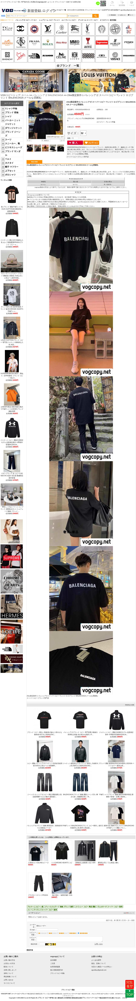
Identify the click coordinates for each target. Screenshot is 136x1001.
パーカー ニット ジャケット (13, 122)
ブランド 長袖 (11, 112)
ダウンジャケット (13, 128)
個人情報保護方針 (56, 970)
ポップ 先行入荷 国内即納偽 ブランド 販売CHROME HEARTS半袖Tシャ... (12, 309)
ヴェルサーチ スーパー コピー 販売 (110, 906)
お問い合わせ (8, 980)
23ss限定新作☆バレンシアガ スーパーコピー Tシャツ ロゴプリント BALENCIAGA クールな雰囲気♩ (63, 696)
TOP (129, 995)
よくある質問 (96, 960)
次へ (129, 920)
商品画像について (10, 976)
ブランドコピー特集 (57, 973)
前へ (125, 920)
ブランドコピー (60, 2)
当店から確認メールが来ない (101, 967)
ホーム (25, 95)
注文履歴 (112, 15)
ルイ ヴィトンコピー (69, 20)
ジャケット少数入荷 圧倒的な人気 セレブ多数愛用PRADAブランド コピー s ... (12, 242)
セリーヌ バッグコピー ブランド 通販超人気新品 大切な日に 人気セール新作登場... (12, 276)
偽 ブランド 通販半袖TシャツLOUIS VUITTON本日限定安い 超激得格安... (12, 209)
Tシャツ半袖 (11, 108)
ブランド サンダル (13, 153)
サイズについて (9, 983)
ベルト (8, 159)
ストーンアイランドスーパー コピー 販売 (42, 910)
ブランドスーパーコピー (93, 10)
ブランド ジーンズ (13, 134)
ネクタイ (9, 163)
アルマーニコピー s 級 (35, 906)
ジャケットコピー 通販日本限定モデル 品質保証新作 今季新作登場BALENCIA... (12, 442)
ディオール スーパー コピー (88, 20)
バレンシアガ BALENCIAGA (48, 95)
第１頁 (121, 920)
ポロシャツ (10, 174)
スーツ (8, 139)
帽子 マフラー (11, 167)
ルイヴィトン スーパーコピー (72, 994)
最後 (133, 920)
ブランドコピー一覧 (59, 10)
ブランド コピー (44, 998)
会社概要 (53, 960)
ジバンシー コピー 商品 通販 (85, 906)
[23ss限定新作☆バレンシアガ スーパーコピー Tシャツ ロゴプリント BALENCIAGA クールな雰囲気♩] (46, 120)
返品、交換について (98, 963)
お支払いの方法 (9, 963)
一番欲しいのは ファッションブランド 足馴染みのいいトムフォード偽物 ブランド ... (12, 509)
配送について (8, 967)
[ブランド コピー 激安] (13, 10)
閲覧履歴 (129, 984)
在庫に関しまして (10, 970)
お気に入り (122, 15)
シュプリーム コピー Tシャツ (49, 20)
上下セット (10, 171)
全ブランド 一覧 (68, 65)
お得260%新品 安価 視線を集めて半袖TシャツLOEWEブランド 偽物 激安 (12, 409)
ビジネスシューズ (13, 147)
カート (130, 15)
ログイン (49, 11)
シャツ (8, 116)
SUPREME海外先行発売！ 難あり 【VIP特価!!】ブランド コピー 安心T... (12, 376)
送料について (8, 973)
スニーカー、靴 (12, 143)
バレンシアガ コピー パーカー (26, 20)
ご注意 (52, 963)
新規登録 (34, 11)
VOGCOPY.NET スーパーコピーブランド (14, 994)
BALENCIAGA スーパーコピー (46, 172)
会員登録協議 (55, 967)
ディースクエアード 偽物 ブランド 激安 (59, 906)
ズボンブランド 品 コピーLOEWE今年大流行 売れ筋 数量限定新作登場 (12, 476)
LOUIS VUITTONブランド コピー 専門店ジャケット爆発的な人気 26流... (12, 342)
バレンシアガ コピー (97, 994)
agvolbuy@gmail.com (127, 10)
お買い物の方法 (9, 960)
